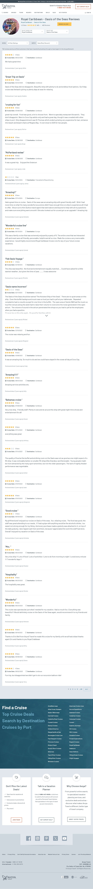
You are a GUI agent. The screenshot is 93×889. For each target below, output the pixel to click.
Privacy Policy (11, 854)
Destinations (38, 12)
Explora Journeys (74, 725)
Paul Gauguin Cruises (54, 738)
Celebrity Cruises (74, 716)
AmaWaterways (53, 706)
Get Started (63, 12)
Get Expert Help (83, 6)
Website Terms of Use (53, 854)
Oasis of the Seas (40, 22)
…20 (80, 689)
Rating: (4, 43)
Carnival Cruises (53, 716)
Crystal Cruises (53, 722)
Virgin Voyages (74, 758)
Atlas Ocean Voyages (54, 709)
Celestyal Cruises (75, 719)
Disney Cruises (52, 725)
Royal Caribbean (26, 22)
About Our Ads (42, 854)
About (3, 854)
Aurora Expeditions (75, 709)
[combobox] (32, 31)
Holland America (53, 729)
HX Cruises (72, 729)
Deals (48, 12)
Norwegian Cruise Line (55, 735)
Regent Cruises (74, 742)
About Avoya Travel (76, 819)
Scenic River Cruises (54, 748)
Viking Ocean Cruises (76, 755)
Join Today (16, 820)
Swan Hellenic (73, 752)
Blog (54, 12)
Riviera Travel (52, 745)
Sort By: (34, 43)
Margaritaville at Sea (54, 732)
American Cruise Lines (76, 706)
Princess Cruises (53, 742)
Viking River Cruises (54, 758)
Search (6, 12)
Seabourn (72, 748)
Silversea (51, 752)
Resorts (29, 12)
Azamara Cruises (74, 712)
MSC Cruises (73, 732)
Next (86, 689)
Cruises (14, 12)
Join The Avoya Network (84, 854)
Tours (21, 12)
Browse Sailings (64, 24)
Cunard (71, 722)
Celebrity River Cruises (55, 719)
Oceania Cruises (74, 735)
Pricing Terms (65, 854)
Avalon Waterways (53, 712)
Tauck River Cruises (54, 755)
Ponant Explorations (75, 738)
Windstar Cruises (53, 761)
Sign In (88, 12)
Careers (74, 854)
